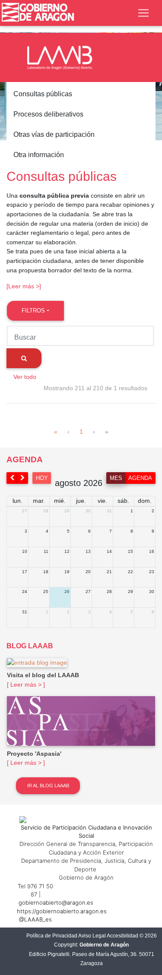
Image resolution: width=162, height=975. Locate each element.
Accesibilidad (122, 935)
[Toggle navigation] (143, 13)
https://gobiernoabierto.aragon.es (62, 911)
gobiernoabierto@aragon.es (56, 902)
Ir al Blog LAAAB (48, 785)
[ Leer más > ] (26, 684)
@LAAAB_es (35, 919)
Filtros (33, 310)
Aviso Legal (92, 935)
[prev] (12, 478)
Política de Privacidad (51, 935)
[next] (23, 478)
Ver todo (24, 376)
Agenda (140, 478)
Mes (116, 478)
